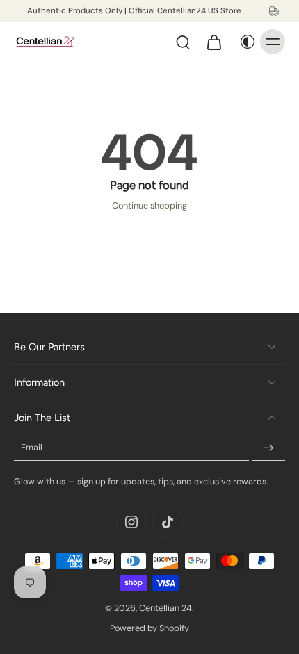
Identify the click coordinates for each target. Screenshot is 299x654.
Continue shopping (149, 205)
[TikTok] (167, 522)
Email (31, 447)
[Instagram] (131, 522)
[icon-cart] (213, 42)
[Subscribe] (268, 448)
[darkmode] (244, 41)
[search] (183, 42)
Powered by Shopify (149, 628)
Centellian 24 (165, 608)
